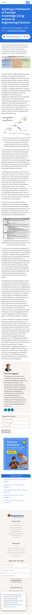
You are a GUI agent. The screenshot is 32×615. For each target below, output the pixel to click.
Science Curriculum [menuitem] (16, 529)
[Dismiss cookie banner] (24, 593)
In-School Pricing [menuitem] (16, 535)
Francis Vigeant (16, 28)
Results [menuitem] (16, 524)
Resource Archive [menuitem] (16, 554)
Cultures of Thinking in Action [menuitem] (16, 548)
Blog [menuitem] (16, 546)
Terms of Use (12, 606)
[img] (24, 37)
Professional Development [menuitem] (16, 533)
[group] (16, 36)
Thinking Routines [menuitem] (16, 527)
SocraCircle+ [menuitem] (16, 556)
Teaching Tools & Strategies (16, 31)
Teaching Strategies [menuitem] (16, 525)
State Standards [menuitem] (16, 531)
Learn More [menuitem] (16, 537)
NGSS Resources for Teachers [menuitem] (16, 550)
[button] (4, 36)
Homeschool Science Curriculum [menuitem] (16, 552)
